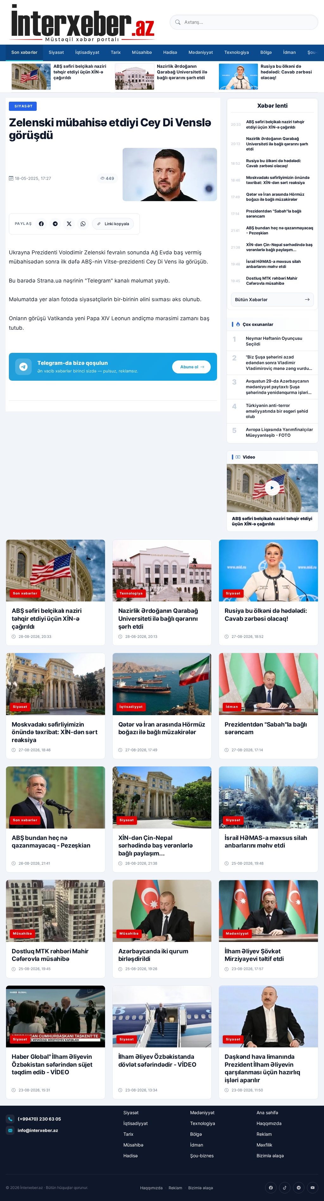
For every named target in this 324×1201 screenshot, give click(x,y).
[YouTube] (312, 1187)
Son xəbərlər (24, 52)
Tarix (116, 52)
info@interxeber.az (38, 1130)
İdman (289, 52)
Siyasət (56, 52)
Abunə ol (189, 366)
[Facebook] (41, 224)
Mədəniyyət (201, 52)
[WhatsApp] (83, 224)
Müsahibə (142, 52)
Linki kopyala (117, 223)
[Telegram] (55, 224)
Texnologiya (236, 52)
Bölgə (266, 52)
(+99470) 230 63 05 (39, 1119)
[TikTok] (284, 1187)
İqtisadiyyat (87, 52)
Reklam (264, 1134)
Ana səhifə (267, 1112)
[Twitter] (69, 224)
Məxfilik (264, 1144)
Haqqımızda (269, 1123)
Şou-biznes (202, 1155)
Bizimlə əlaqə (270, 1155)
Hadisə (170, 52)
